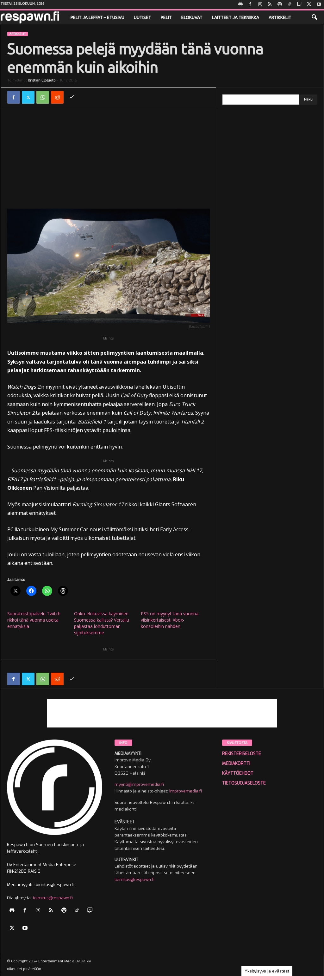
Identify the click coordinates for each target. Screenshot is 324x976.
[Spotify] (280, 4)
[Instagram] (260, 4)
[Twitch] (299, 4)
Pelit (166, 17)
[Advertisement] (108, 161)
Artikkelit (280, 17)
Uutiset (142, 17)
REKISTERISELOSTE (241, 754)
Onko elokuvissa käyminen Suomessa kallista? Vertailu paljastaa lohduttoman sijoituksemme (101, 623)
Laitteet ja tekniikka (235, 17)
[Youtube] (319, 4)
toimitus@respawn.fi (53, 898)
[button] (314, 17)
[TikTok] (289, 4)
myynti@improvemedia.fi (139, 784)
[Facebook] (250, 4)
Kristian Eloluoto (42, 80)
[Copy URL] (71, 97)
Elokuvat (191, 17)
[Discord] (240, 4)
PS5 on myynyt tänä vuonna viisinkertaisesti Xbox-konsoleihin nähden (169, 620)
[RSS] (270, 4)
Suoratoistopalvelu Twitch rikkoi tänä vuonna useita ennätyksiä (33, 620)
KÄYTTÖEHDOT (237, 773)
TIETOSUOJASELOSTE (244, 783)
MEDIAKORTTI (236, 763)
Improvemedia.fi (185, 791)
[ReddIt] (57, 97)
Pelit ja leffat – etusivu (97, 17)
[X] (309, 4)
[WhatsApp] (42, 97)
